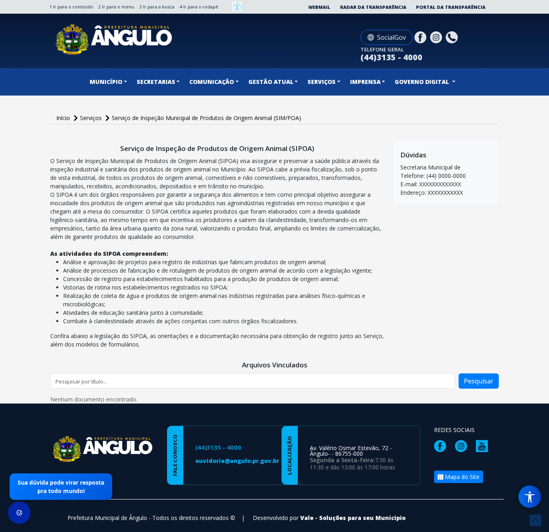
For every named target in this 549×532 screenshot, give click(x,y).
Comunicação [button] (211, 82)
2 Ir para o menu (116, 7)
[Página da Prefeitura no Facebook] (421, 37)
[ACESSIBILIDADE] (237, 6)
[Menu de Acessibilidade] (529, 496)
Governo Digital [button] (423, 82)
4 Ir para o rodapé (199, 7)
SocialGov (391, 37)
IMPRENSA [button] (365, 82)
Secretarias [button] (156, 82)
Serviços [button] (321, 82)
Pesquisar (479, 381)
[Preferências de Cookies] (19, 512)
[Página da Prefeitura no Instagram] (437, 37)
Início (64, 118)
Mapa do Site (461, 477)
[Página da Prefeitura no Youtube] (484, 445)
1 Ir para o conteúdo (71, 7)
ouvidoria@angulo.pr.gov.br (237, 461)
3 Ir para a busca (156, 7)
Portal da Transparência (450, 7)
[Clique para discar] (453, 37)
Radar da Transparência (373, 7)
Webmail (319, 7)
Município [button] (106, 82)
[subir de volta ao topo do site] (535, 520)
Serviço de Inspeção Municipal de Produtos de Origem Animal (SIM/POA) (206, 118)
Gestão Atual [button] (270, 82)
